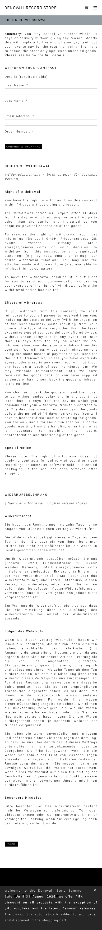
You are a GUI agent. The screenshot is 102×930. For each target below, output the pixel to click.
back (11, 844)
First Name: (16, 85)
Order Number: (19, 131)
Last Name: (16, 101)
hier (40, 593)
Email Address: (19, 116)
